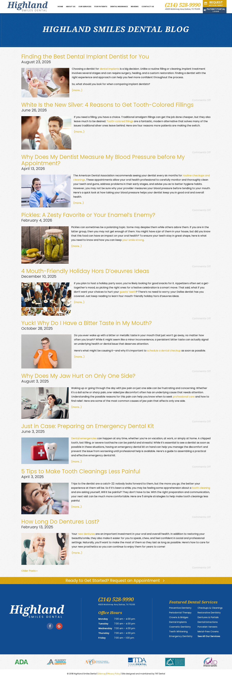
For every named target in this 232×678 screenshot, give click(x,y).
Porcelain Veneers (207, 626)
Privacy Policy (113, 673)
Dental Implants (178, 622)
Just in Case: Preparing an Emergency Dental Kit (87, 426)
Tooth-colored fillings (120, 121)
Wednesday (105, 628)
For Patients (100, 6)
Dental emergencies (84, 438)
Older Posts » (29, 571)
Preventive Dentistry (180, 607)
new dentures (86, 534)
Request (216, 3)
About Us (70, 6)
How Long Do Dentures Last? (60, 521)
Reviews (134, 6)
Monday (103, 618)
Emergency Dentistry (180, 636)
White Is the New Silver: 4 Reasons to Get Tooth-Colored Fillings (107, 105)
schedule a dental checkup (164, 350)
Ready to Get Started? (113, 580)
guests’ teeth (128, 292)
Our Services (84, 6)
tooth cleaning (201, 488)
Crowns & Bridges (178, 617)
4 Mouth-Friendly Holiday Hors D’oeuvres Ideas (85, 271)
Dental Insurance (119, 6)
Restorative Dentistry (209, 612)
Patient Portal (216, 10)
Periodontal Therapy (180, 612)
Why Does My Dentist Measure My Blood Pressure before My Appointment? (103, 160)
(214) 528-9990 (182, 4)
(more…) (77, 90)
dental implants (109, 69)
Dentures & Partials (208, 617)
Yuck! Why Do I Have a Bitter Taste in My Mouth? (86, 323)
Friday (102, 637)
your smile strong (133, 240)
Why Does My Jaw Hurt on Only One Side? (78, 376)
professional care (184, 396)
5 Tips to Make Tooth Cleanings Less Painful (80, 471)
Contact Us (148, 6)
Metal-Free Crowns (208, 631)
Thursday (103, 633)
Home (60, 6)
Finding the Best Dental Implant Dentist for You (85, 56)
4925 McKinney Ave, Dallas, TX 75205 (182, 9)
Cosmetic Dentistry (180, 626)
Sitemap (102, 673)
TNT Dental (160, 673)
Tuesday (103, 623)
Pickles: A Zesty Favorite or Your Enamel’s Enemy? (88, 215)
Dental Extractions (208, 622)
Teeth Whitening (178, 631)
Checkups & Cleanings (210, 607)
